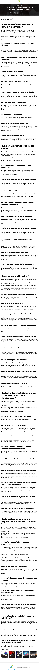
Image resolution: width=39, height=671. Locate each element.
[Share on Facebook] (10, 13)
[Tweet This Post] (12, 13)
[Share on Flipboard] (14, 13)
